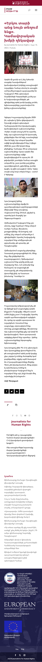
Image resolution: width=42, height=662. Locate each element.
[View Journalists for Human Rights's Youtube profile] (25, 415)
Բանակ (12, 48)
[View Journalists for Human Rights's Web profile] (29, 415)
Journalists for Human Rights (17, 45)
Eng (22, 649)
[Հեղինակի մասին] (8, 405)
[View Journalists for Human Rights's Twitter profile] (21, 415)
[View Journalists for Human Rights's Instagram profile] (16, 415)
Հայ (17, 649)
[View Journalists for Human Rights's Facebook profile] (12, 415)
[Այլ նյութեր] (16, 405)
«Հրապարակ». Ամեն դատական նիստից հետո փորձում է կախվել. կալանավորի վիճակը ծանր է (18, 514)
